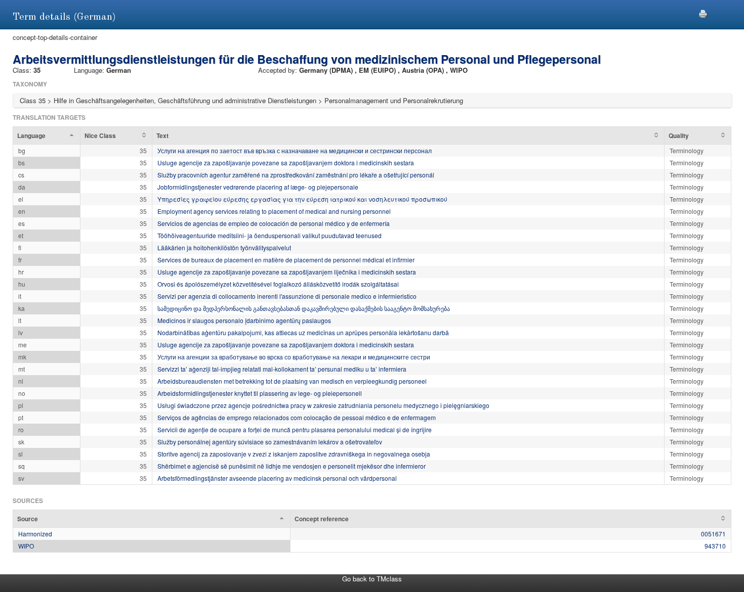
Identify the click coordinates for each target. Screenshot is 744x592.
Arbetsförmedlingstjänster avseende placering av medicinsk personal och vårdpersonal (277, 478)
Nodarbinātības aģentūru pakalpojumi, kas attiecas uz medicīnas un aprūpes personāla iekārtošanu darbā (303, 332)
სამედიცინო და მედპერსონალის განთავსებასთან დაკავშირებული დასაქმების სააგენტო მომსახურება (303, 308)
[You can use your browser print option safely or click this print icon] (703, 12)
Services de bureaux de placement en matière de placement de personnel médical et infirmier (286, 259)
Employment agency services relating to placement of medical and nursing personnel (274, 211)
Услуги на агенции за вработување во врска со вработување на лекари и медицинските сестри (293, 356)
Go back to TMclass (372, 578)
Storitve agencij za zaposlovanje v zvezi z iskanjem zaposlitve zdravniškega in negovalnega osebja (293, 453)
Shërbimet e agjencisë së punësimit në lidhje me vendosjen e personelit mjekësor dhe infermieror (291, 466)
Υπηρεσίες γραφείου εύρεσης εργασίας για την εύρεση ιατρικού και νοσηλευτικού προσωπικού (302, 199)
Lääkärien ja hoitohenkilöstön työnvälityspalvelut (224, 247)
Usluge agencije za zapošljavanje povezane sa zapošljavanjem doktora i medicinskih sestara (285, 162)
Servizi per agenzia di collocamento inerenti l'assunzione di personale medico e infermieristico (287, 296)
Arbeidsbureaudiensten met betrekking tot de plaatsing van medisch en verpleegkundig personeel (292, 381)
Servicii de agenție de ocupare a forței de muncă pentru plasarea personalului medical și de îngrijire (294, 429)
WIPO (26, 545)
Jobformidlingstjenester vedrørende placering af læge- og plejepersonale (257, 187)
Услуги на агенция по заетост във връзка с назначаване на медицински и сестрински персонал (294, 150)
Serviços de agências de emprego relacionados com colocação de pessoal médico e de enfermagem (296, 417)
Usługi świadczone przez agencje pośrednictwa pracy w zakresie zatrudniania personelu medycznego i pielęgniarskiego (323, 405)
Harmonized (35, 533)
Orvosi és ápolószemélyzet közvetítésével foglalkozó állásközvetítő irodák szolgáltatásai (278, 284)
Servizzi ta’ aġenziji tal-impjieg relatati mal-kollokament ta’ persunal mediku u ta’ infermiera (281, 369)
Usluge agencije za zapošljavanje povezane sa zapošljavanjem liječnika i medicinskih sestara (286, 271)
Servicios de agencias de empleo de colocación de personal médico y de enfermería (273, 223)
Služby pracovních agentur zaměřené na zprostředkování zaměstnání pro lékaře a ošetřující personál (295, 174)
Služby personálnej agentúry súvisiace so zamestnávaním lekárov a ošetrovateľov (269, 441)
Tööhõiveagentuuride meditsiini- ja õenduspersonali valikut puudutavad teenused (269, 235)
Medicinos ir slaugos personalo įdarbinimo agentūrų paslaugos (244, 320)
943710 (715, 545)
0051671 (713, 533)
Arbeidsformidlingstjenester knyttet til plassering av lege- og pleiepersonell (259, 393)
